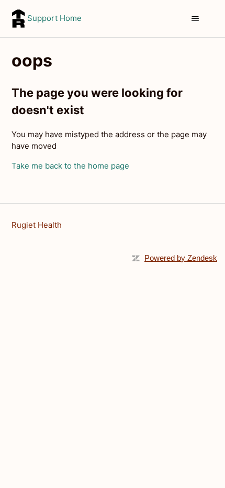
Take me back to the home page (70, 166)
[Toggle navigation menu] (195, 18)
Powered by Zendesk (180, 257)
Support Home (53, 18)
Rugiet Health (37, 225)
